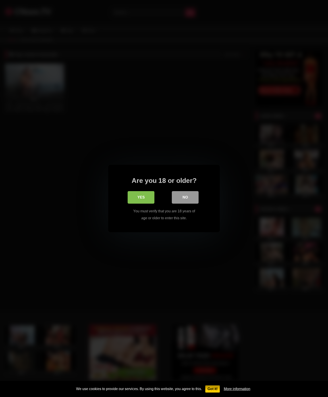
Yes (141, 197)
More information (237, 389)
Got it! (213, 389)
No (185, 197)
